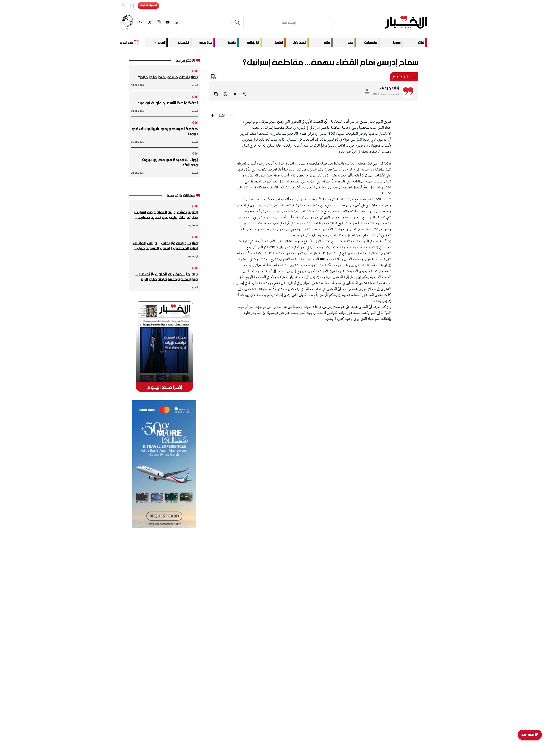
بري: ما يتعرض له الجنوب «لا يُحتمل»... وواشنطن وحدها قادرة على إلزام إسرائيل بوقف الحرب (166, 276)
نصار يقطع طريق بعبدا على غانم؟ (168, 77)
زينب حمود (192, 256)
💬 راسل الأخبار (529, 734)
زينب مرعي (389, 88)
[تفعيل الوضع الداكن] (176, 22)
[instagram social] (158, 22)
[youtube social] (167, 22)
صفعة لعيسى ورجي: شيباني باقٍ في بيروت (165, 131)
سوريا (396, 42)
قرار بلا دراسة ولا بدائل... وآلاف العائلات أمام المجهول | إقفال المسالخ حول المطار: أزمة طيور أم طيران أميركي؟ (165, 246)
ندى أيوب (193, 225)
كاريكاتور (253, 42)
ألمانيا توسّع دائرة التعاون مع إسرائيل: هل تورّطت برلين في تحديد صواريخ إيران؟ (165, 215)
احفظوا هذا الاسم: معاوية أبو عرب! (167, 102)
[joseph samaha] (128, 22)
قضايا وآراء (299, 42)
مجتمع (399, 76)
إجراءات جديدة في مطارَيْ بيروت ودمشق (170, 162)
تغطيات (183, 42)
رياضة (232, 42)
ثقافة (278, 42)
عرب (350, 42)
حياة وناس (205, 42)
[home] (406, 22)
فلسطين (370, 42)
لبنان (421, 42)
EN (141, 22)
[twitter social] (149, 22)
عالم (327, 42)
